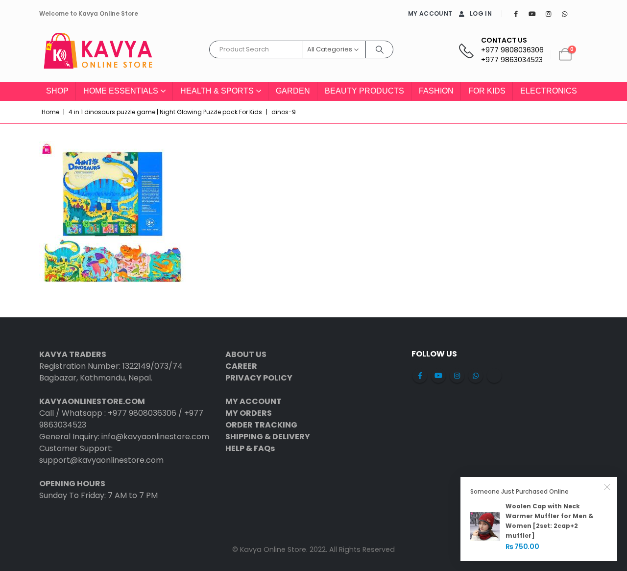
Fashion (436, 91)
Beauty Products (364, 91)
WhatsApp (475, 375)
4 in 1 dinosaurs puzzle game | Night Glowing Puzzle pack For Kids (165, 112)
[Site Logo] (98, 54)
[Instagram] (548, 14)
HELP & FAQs (250, 448)
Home (50, 112)
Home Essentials (120, 91)
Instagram (457, 375)
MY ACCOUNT (430, 13)
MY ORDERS (248, 413)
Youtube (438, 375)
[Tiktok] (580, 14)
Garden (293, 91)
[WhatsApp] (564, 14)
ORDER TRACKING (261, 424)
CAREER (241, 366)
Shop (57, 91)
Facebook (419, 375)
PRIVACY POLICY (258, 377)
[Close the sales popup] (607, 487)
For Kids (487, 91)
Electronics (548, 91)
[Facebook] (516, 14)
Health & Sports (217, 91)
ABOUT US (245, 354)
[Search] (379, 49)
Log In (481, 13)
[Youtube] (532, 14)
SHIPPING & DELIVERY (267, 436)
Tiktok (494, 375)
